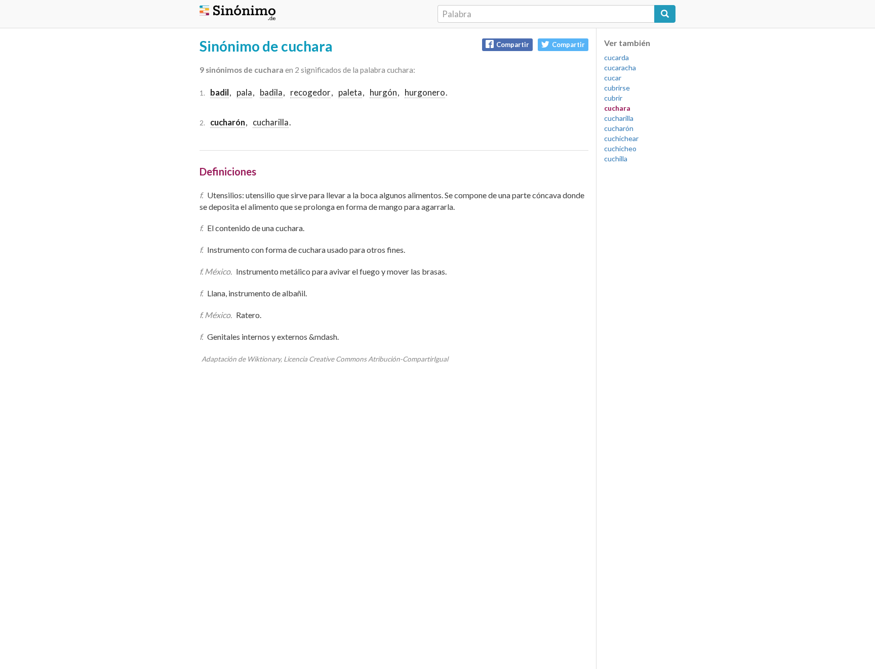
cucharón (618, 128)
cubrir (613, 98)
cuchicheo (620, 148)
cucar (612, 77)
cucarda (616, 57)
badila (271, 92)
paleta (350, 92)
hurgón (383, 92)
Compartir (512, 44)
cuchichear (621, 138)
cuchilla (615, 158)
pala (244, 92)
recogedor (310, 92)
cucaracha (620, 67)
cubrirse (617, 87)
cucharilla (271, 122)
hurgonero (425, 92)
